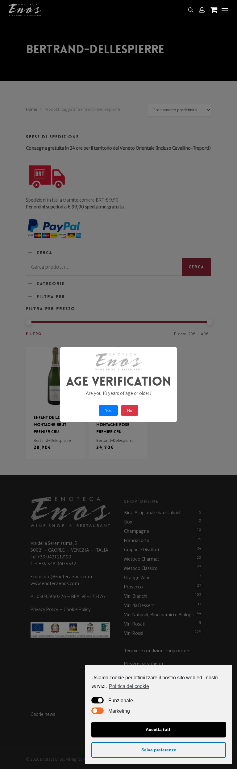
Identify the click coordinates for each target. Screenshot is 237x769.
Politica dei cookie (129, 686)
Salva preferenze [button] (158, 749)
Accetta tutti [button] (159, 729)
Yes (108, 410)
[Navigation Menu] (225, 10)
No (129, 410)
